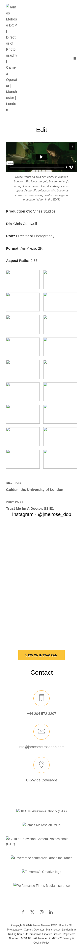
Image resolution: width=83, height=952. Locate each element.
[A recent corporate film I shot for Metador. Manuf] (41, 613)
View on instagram (41, 655)
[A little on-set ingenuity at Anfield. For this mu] (41, 558)
